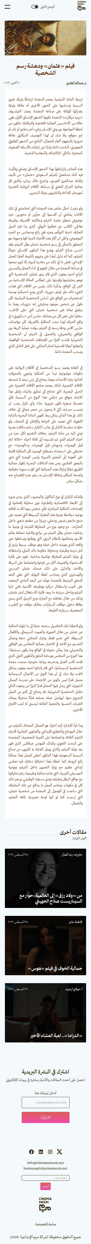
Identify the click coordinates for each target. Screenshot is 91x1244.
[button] (7, 7)
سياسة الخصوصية (45, 1224)
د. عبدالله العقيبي (76, 83)
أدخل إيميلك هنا (45, 1093)
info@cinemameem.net (45, 1163)
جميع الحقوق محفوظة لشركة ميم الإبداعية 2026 (45, 1237)
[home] (80, 7)
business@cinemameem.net (45, 1168)
